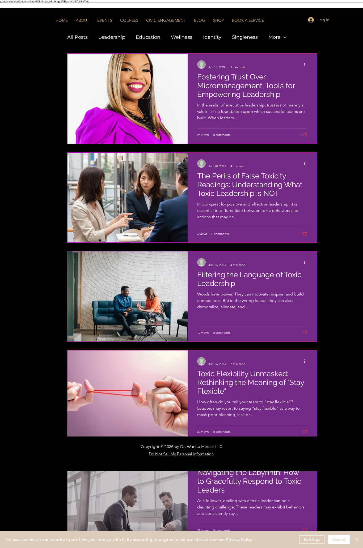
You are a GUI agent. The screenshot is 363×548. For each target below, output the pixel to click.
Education (148, 37)
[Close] (356, 539)
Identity (212, 37)
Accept (339, 539)
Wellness (181, 37)
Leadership (111, 37)
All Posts (77, 37)
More (274, 37)
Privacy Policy (239, 539)
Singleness (245, 37)
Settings (312, 539)
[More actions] (306, 64)
